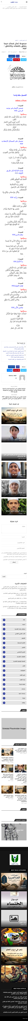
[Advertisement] (14, 24)
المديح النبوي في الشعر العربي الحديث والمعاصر (15, 1012)
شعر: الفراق (22, 438)
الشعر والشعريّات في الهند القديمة (16, 359)
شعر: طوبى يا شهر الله (18, 474)
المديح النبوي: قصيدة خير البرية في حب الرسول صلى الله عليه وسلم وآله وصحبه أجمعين (13, 352)
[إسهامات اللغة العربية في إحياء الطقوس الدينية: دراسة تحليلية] (7, 752)
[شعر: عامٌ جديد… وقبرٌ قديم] (14, 488)
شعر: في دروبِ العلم (19, 420)
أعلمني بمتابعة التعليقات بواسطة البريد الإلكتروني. (14, 556)
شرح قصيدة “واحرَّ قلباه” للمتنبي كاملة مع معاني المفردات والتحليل (15, 1002)
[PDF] (14, 899)
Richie (25, 598)
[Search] (1, 2)
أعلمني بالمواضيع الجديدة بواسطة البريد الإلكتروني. (14, 559)
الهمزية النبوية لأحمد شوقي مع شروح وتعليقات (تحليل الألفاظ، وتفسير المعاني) (15, 993)
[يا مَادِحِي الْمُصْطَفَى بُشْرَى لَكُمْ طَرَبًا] (14, 507)
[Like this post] (17, 56)
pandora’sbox (23, 602)
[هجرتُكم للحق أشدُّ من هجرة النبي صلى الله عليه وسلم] (14, 452)
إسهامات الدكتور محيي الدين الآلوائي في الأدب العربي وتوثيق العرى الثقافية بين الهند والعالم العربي (21, 778)
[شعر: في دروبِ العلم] (14, 415)
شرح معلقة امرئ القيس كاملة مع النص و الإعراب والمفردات (15, 594)
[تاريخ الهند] (14, 936)
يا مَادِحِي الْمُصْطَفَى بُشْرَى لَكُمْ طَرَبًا (15, 511)
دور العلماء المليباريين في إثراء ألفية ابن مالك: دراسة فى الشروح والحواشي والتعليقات (21, 798)
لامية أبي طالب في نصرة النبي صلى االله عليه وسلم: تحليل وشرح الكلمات (15, 997)
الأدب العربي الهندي (12, 7)
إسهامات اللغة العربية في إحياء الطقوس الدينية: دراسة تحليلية (7, 759)
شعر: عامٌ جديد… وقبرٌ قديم (17, 493)
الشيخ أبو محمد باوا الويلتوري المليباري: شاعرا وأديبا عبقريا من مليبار (7, 777)
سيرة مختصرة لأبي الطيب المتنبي (8, 796)
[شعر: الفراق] (14, 434)
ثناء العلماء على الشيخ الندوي (14, 598)
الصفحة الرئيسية (23, 7)
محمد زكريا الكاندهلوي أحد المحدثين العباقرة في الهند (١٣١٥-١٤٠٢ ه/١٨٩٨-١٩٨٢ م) (15, 607)
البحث (25, 573)
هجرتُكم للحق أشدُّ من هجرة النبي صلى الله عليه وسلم (14, 455)
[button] (2, 832)
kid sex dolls (24, 593)
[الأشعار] (14, 955)
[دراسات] (14, 881)
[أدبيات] (14, 973)
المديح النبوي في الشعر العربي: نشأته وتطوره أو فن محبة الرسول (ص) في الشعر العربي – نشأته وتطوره (14, 588)
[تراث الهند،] (14, 918)
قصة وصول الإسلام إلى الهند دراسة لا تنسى (14, 831)
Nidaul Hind (21, 52)
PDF (16, 173)
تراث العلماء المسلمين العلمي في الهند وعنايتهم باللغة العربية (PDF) (15, 356)
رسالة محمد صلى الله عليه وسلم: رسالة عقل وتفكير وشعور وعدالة (14, 348)
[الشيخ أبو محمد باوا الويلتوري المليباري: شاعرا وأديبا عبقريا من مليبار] (7, 768)
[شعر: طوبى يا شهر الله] (14, 470)
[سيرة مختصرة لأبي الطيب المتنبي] (7, 790)
